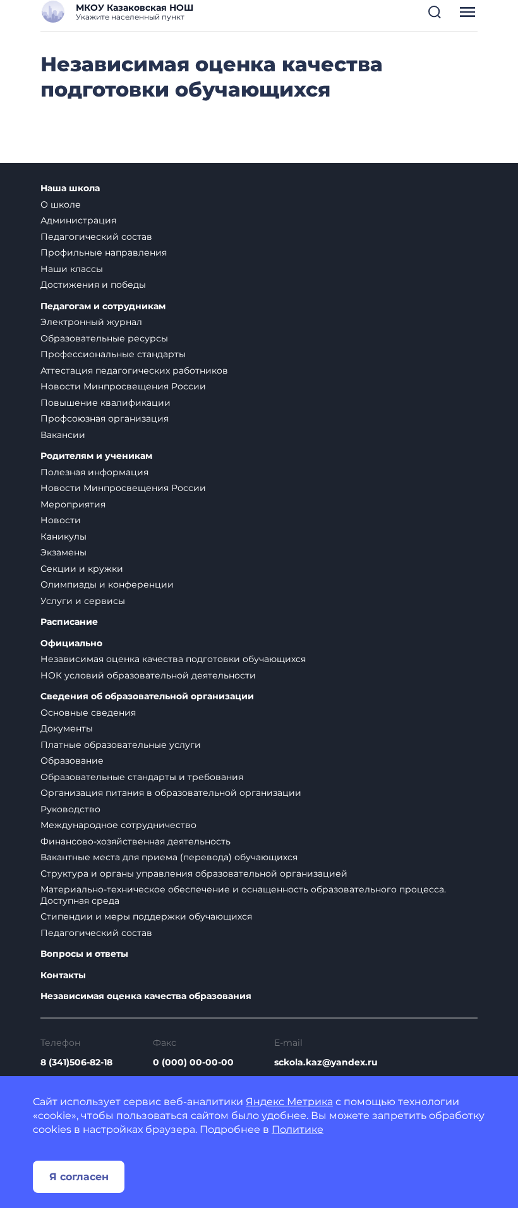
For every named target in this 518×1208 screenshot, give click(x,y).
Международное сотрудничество (118, 825)
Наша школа (70, 188)
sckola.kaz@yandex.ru (326, 1062)
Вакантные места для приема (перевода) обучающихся (169, 857)
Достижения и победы (93, 284)
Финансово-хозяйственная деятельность (135, 841)
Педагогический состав (96, 236)
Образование (72, 760)
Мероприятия (72, 504)
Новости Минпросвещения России (123, 386)
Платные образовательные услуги (120, 744)
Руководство (70, 809)
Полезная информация (94, 472)
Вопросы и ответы (84, 954)
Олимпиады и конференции (107, 584)
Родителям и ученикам (96, 456)
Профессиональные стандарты (113, 354)
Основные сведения (88, 712)
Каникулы (63, 536)
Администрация (78, 220)
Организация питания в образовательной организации (170, 792)
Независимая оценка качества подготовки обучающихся (173, 659)
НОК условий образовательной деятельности (148, 675)
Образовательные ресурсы (104, 338)
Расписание (69, 622)
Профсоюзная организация (104, 418)
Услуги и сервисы (82, 601)
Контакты (63, 975)
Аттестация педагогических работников (134, 370)
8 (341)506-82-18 (76, 1062)
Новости (60, 520)
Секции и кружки (81, 568)
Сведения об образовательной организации (147, 696)
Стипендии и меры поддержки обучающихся (146, 916)
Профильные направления (103, 252)
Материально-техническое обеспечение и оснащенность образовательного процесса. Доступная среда (243, 895)
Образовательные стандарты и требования (141, 777)
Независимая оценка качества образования (145, 996)
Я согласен (79, 1177)
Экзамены (63, 552)
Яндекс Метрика (289, 1102)
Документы (66, 728)
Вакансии (62, 435)
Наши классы (71, 269)
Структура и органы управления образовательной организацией (193, 873)
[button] (434, 12)
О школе (60, 204)
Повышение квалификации (105, 402)
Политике (297, 1129)
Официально (71, 643)
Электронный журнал (91, 322)
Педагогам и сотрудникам (103, 306)
